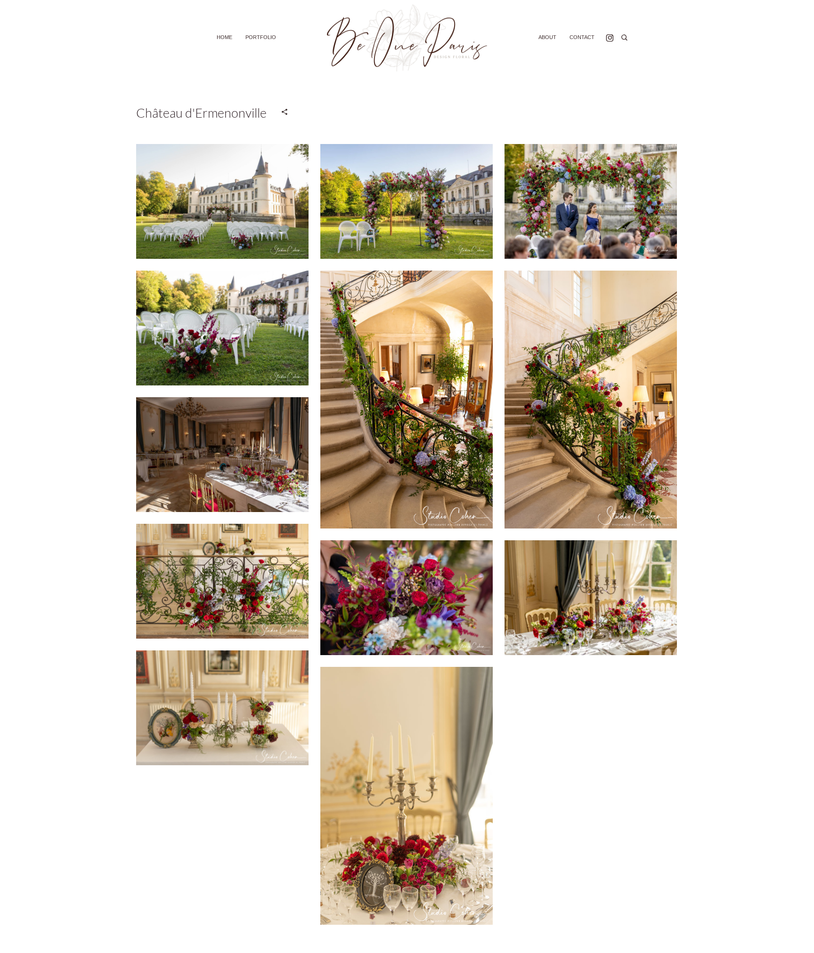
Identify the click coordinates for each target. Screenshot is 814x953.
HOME (224, 37)
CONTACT (582, 37)
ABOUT (547, 37)
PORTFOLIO (260, 37)
